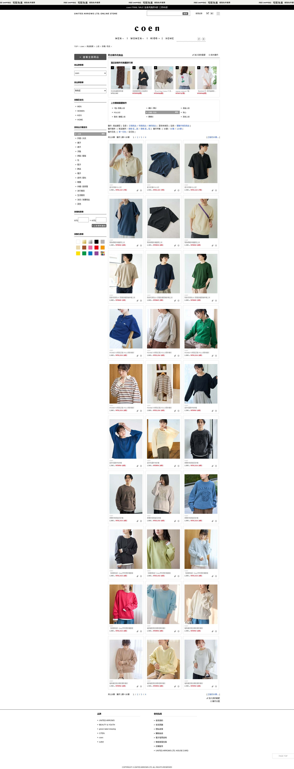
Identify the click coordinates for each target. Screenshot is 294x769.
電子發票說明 (161, 738)
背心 (184, 112)
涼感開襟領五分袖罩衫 (140, 91)
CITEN (102, 733)
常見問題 (159, 725)
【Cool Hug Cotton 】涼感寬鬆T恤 (163, 91)
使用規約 (159, 721)
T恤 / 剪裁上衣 (119, 108)
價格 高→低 (145, 129)
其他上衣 (186, 117)
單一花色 (122, 132)
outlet (101, 742)
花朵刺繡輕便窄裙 (117, 91)
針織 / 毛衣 (106, 46)
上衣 (97, 46)
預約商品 (152, 126)
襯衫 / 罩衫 (152, 108)
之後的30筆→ (213, 137)
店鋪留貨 (159, 746)
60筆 (172, 129)
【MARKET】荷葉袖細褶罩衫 (207, 91)
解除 (103, 134)
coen (82, 46)
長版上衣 (186, 108)
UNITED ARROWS (107, 720)
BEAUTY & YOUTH (107, 725)
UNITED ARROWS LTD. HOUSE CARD (172, 751)
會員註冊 (199, 13)
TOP (76, 46)
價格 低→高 (133, 129)
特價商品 (142, 126)
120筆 (179, 129)
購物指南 (159, 733)
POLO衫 (117, 112)
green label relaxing (107, 729)
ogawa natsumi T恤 (182, 91)
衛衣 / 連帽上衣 (119, 117)
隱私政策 (159, 729)
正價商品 (132, 126)
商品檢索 (90, 46)
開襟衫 (150, 117)
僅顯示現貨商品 (183, 126)
